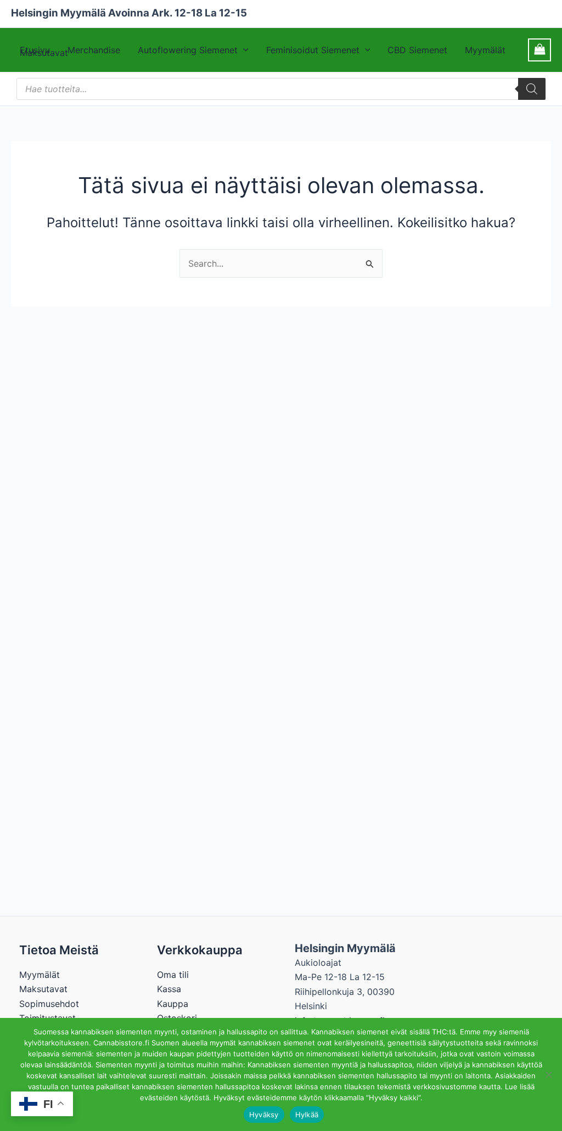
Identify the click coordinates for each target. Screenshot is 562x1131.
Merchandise (94, 50)
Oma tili (173, 974)
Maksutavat (43, 988)
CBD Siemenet (417, 50)
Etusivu (35, 50)
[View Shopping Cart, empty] (539, 49)
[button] (243, 50)
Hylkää (307, 1114)
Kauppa (172, 1003)
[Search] (532, 89)
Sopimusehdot (49, 1003)
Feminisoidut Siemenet (312, 50)
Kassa (169, 988)
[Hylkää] (548, 1074)
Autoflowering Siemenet (188, 50)
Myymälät (485, 50)
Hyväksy (264, 1114)
